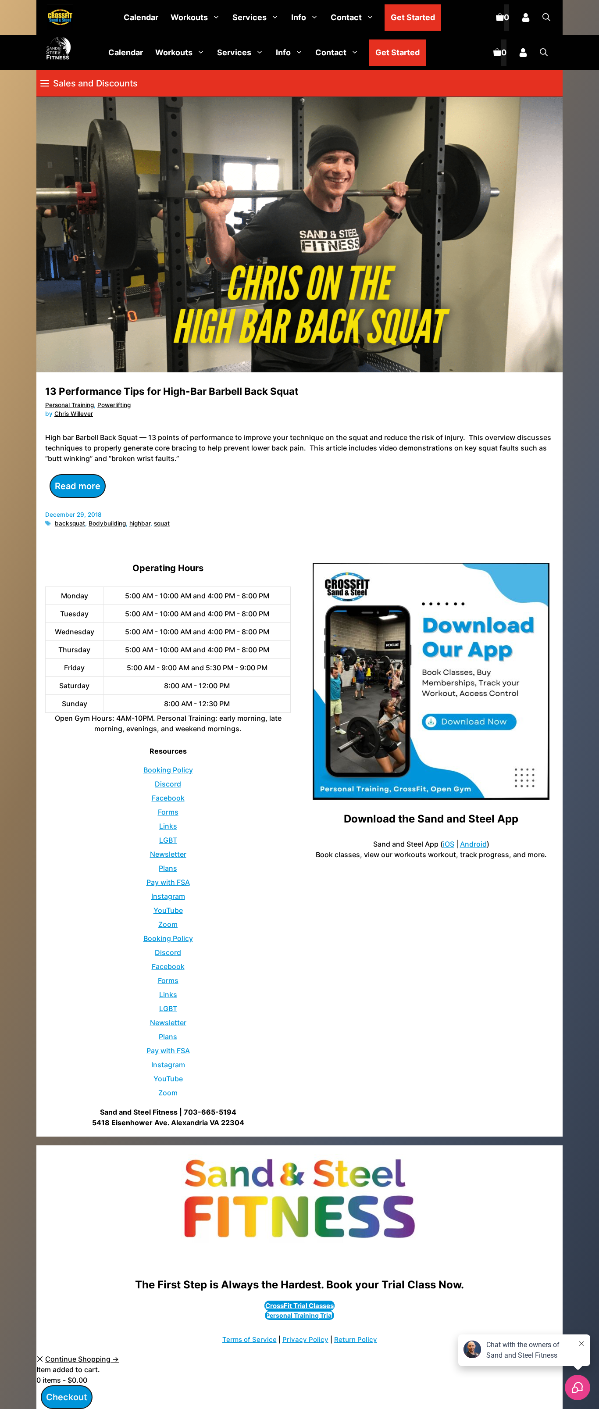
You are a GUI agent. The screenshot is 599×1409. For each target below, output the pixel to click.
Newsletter (168, 854)
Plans (168, 868)
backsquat (70, 523)
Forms (168, 812)
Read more (77, 486)
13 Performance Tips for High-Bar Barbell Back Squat (172, 391)
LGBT (168, 840)
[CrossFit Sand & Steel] (58, 18)
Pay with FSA (168, 882)
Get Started (413, 17)
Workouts (189, 17)
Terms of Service (249, 1339)
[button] (546, 17)
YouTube (168, 910)
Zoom (168, 924)
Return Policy (355, 1339)
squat (162, 523)
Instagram (168, 896)
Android (473, 844)
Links (168, 826)
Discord (168, 784)
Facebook (168, 798)
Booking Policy (168, 769)
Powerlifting (114, 404)
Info (298, 17)
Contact (346, 17)
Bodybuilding (107, 523)
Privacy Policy (305, 1339)
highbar (139, 523)
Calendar (141, 17)
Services (249, 17)
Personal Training (69, 404)
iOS (448, 844)
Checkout (66, 1397)
